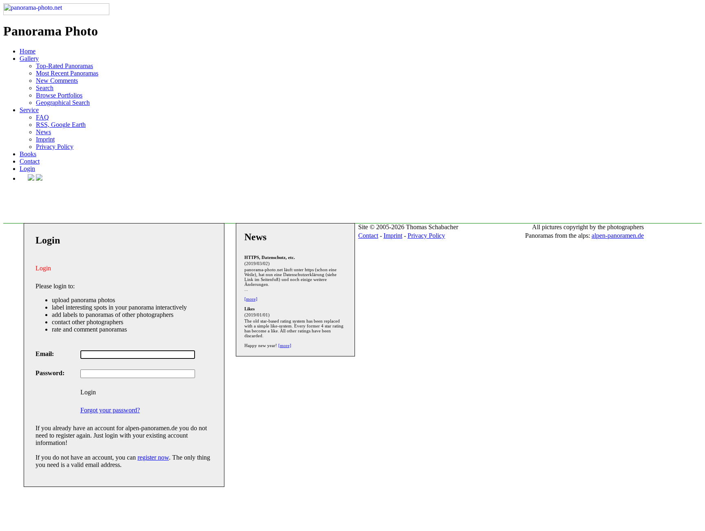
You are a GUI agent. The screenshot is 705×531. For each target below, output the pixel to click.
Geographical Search (63, 102)
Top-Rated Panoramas (64, 65)
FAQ (42, 117)
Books (28, 153)
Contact (30, 161)
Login (27, 168)
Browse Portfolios (59, 95)
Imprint (45, 139)
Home (27, 51)
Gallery (29, 58)
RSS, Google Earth (61, 124)
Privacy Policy (54, 146)
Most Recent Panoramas (67, 73)
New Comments (57, 80)
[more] (250, 298)
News (43, 131)
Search (44, 87)
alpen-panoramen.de (618, 235)
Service (29, 109)
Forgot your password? (110, 410)
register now (153, 457)
